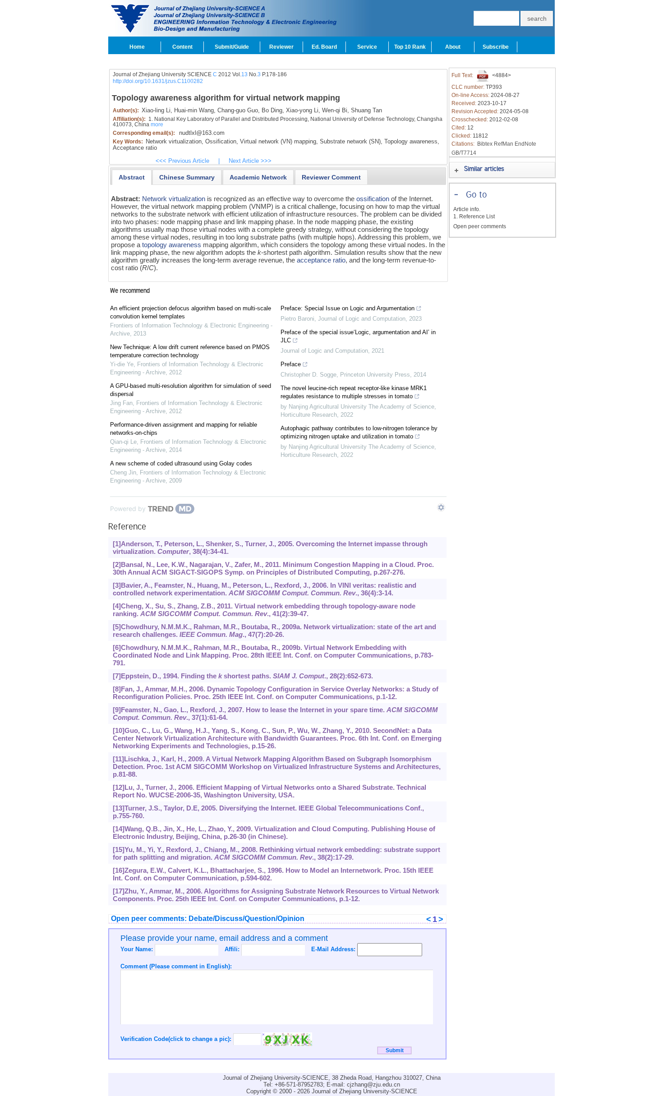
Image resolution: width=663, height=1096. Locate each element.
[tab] (132, 177)
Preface (291, 364)
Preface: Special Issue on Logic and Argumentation (347, 308)
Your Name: (137, 949)
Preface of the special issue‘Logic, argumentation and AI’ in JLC (358, 336)
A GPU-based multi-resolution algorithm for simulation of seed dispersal (190, 389)
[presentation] (131, 177)
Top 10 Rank (410, 47)
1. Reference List (474, 216)
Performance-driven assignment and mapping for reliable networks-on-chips (183, 428)
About (452, 47)
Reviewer (281, 47)
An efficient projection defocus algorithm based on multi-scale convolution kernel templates (190, 312)
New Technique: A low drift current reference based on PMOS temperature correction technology (190, 351)
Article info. (466, 209)
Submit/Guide (232, 47)
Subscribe (496, 47)
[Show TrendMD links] (441, 507)
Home (137, 47)
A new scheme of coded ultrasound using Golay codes (181, 463)
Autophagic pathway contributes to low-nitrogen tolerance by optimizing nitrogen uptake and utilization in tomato (359, 432)
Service (367, 47)
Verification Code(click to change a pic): (176, 1039)
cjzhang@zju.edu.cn (373, 1084)
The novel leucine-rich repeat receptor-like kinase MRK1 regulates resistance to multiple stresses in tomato (354, 392)
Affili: (233, 949)
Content (182, 47)
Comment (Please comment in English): (176, 966)
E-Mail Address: (334, 949)
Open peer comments (479, 226)
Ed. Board (324, 47)
